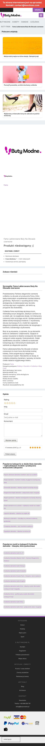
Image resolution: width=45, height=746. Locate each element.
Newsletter (22, 700)
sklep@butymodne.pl (22, 706)
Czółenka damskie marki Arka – (14, 602)
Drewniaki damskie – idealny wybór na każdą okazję (21, 487)
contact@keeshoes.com (27, 5)
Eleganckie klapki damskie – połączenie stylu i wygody (21, 492)
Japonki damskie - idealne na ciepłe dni (17, 513)
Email (6, 414)
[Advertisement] (22, 213)
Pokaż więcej (10, 454)
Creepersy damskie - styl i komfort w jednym (18, 526)
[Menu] (41, 15)
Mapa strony (22, 658)
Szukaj (38, 10)
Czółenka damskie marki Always (14, 566)
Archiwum (22, 690)
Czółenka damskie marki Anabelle (15, 571)
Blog (22, 686)
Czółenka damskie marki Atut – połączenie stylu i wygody (22, 607)
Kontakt (22, 647)
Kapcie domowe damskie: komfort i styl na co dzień (20, 474)
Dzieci (22, 625)
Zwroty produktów (22, 672)
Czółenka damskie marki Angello (14, 581)
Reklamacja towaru (22, 676)
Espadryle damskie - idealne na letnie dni (17, 531)
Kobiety (22, 629)
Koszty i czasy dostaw (22, 668)
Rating (6, 400)
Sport (22, 637)
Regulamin (22, 651)
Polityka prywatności (22, 654)
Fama (6, 185)
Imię (5, 407)
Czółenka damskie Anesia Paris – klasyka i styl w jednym (22, 576)
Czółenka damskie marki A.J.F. (14, 553)
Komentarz (8, 421)
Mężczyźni (22, 633)
